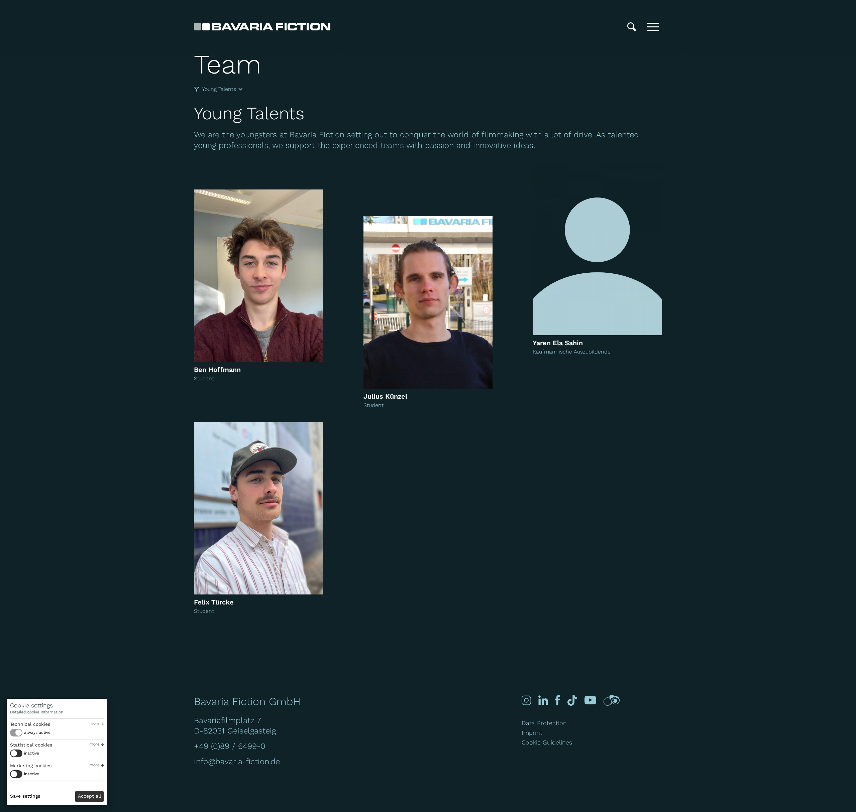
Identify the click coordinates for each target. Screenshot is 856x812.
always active (37, 732)
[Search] (632, 27)
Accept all (89, 796)
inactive (31, 753)
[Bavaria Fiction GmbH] (262, 26)
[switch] (30, 732)
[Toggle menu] (653, 27)
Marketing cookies (30, 765)
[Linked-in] (543, 700)
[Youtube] (590, 700)
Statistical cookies (31, 745)
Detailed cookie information (36, 712)
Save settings (25, 796)
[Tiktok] (572, 700)
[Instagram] (526, 700)
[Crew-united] (612, 700)
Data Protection (544, 722)
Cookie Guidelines (547, 742)
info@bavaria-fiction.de (237, 761)
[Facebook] (557, 700)
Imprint (532, 732)
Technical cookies (30, 724)
